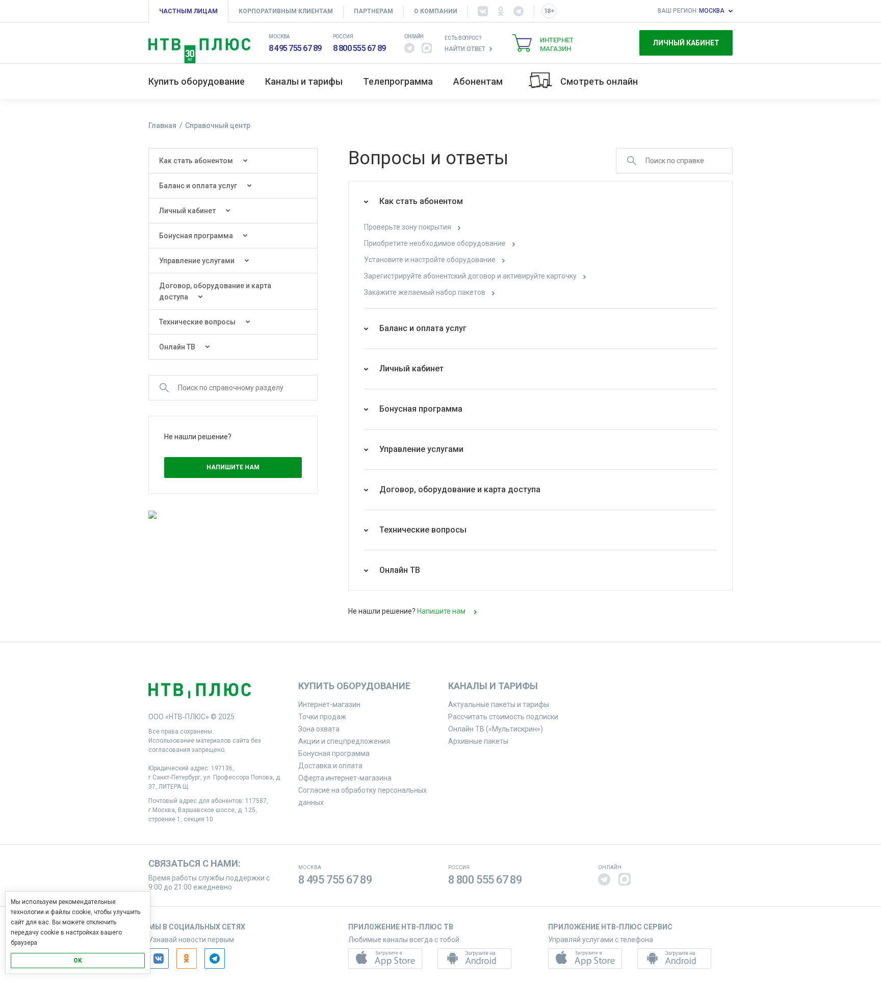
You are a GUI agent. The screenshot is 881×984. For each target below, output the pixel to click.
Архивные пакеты (478, 741)
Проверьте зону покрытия (408, 227)
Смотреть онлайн (599, 81)
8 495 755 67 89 (295, 48)
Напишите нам (233, 467)
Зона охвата (319, 729)
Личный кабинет (686, 43)
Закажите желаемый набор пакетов (425, 292)
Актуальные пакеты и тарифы (498, 704)
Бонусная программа (196, 236)
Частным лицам (188, 11)
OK (77, 960)
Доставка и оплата (330, 766)
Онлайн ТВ (177, 347)
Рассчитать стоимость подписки (503, 717)
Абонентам (478, 81)
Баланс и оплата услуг (198, 186)
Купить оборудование (196, 81)
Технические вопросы (197, 322)
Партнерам (373, 11)
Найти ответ (465, 49)
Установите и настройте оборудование (430, 260)
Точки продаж (322, 717)
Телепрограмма (398, 81)
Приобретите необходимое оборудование (435, 243)
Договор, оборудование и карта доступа (215, 291)
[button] (409, 48)
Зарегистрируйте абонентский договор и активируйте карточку (471, 276)
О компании (435, 11)
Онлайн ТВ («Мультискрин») (495, 729)
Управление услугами (197, 261)
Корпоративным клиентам (286, 11)
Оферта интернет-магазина (345, 778)
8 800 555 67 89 (359, 48)
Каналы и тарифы (304, 81)
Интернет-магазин (329, 704)
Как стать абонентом (196, 161)
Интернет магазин (557, 44)
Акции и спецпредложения (344, 741)
